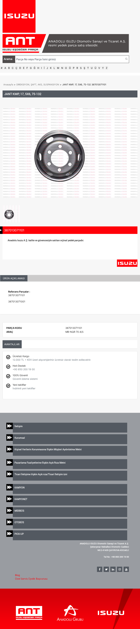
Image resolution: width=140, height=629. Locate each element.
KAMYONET (21, 499)
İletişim (19, 426)
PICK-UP (19, 533)
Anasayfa (8, 84)
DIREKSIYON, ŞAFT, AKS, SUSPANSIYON (37, 84)
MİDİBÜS (19, 510)
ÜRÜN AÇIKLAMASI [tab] (14, 278)
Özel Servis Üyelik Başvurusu (31, 578)
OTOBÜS (19, 522)
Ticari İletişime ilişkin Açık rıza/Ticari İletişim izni (41, 474)
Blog (17, 575)
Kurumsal (20, 437)
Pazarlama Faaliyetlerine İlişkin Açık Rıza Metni (40, 462)
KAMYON (20, 487)
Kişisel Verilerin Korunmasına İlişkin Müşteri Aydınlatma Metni (48, 449)
